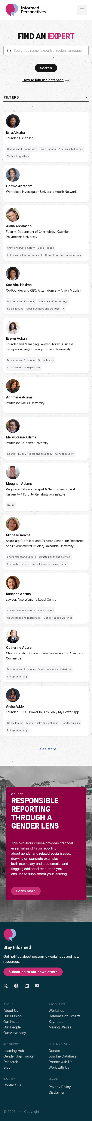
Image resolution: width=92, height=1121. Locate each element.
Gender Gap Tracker (19, 1056)
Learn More (26, 891)
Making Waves (60, 1027)
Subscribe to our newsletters (33, 972)
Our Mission (12, 1016)
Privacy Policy (60, 1087)
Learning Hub (13, 1051)
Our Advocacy (14, 1033)
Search (46, 68)
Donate (54, 1051)
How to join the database (43, 80)
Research (10, 1062)
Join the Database (63, 1056)
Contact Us (12, 1085)
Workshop (56, 1010)
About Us (10, 1010)
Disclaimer (56, 1092)
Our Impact (12, 1021)
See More (48, 749)
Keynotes (56, 1021)
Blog (6, 1067)
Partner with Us (60, 1062)
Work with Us (59, 1067)
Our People (12, 1027)
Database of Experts (64, 1016)
